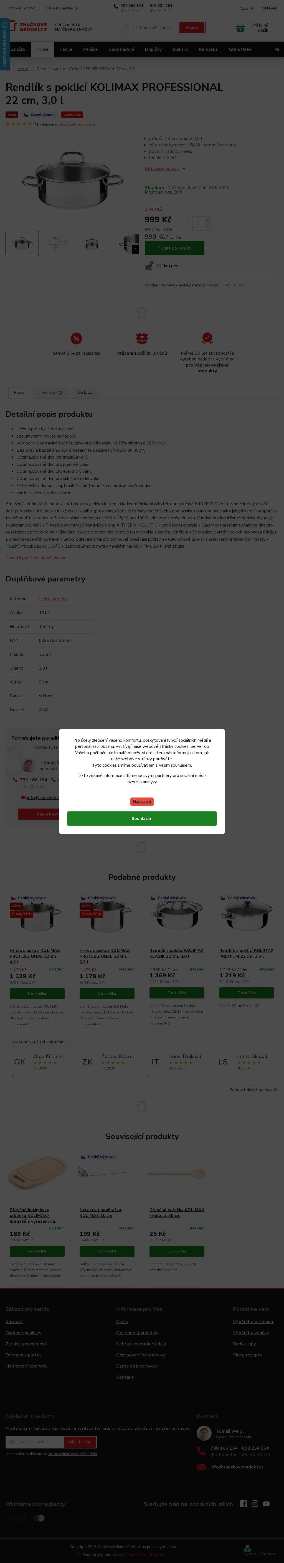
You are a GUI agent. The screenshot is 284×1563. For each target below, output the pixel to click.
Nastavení (142, 801)
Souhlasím (142, 818)
